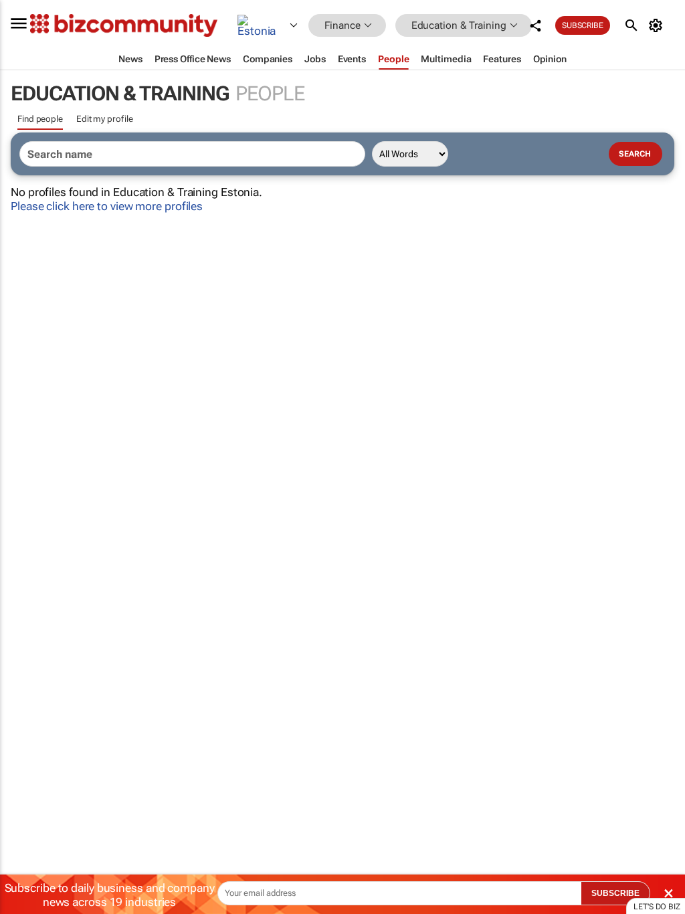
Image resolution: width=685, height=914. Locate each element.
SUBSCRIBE (615, 893)
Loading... (25, 625)
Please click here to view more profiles (107, 206)
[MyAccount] (658, 25)
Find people (40, 119)
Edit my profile (104, 119)
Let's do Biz (656, 906)
